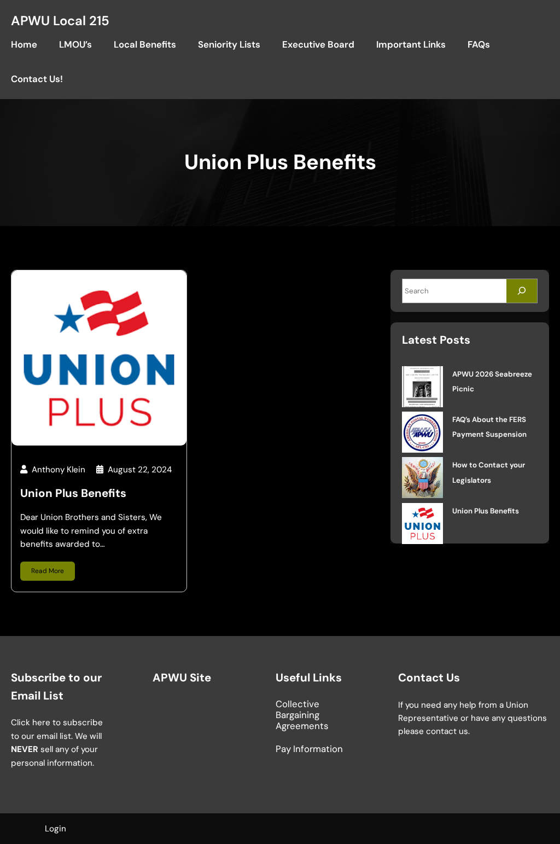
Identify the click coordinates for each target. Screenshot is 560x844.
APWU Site (182, 677)
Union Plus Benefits (73, 493)
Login (55, 828)
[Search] (521, 291)
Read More (47, 570)
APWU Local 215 (60, 20)
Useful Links (309, 677)
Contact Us (429, 677)
